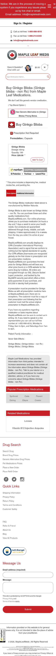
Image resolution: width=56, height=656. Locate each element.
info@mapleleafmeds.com (25, 40)
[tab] (11, 193)
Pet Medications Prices (12, 463)
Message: (7, 579)
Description (11, 193)
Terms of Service (9, 601)
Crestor (38, 400)
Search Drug (8, 451)
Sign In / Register (23, 23)
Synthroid (14, 396)
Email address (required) (14, 569)
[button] (2, 635)
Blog (5, 534)
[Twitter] (14, 479)
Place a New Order (11, 467)
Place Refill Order (10, 471)
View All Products (10, 538)
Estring (13, 400)
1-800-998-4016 (35, 31)
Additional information (25, 193)
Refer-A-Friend (9, 525)
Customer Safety (10, 509)
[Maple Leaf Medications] (28, 55)
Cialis (27, 396)
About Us (7, 529)
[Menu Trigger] (49, 5)
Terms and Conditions (12, 505)
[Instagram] (22, 479)
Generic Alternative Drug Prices (16, 459)
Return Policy (8, 501)
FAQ (5, 521)
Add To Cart (37, 159)
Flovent (39, 396)
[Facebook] (6, 479)
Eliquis (25, 400)
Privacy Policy (9, 496)
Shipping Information (12, 492)
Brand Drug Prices (10, 455)
